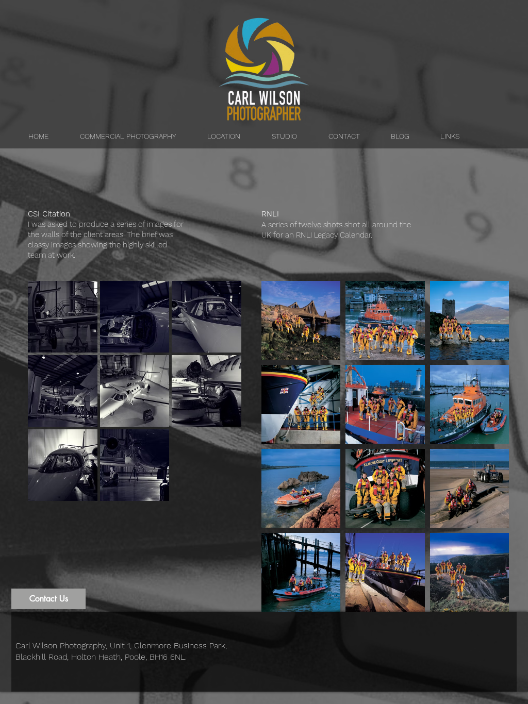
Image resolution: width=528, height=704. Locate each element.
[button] (62, 317)
